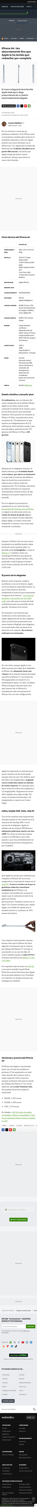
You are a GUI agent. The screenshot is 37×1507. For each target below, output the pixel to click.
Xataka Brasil (6, 1487)
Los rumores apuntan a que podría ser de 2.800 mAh (18, 598)
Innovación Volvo (22, 20)
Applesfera (5, 1434)
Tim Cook (14, 38)
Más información (7, 1505)
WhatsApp (10, 1342)
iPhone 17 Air (30, 1125)
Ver (19, 1220)
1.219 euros (28, 385)
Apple (20, 1125)
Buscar (34, 1409)
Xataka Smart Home (8, 1437)
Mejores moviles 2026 (24, 1310)
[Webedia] (32, 1)
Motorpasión (23, 1455)
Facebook (18, 105)
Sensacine (22, 1441)
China (6, 38)
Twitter (21, 105)
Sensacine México (25, 1487)
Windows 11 (23, 1394)
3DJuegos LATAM (24, 1484)
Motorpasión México (25, 1493)
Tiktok (16, 1346)
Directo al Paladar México (8, 1493)
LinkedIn (12, 1346)
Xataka (4, 1428)
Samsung (22, 1386)
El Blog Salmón (24, 1468)
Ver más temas (8, 1401)
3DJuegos (22, 1428)
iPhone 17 (6, 553)
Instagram (27, 1342)
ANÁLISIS (5, 6)
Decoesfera (6, 1471)
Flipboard (25, 105)
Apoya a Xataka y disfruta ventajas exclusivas (18, 1359)
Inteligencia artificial (9, 1390)
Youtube (22, 1342)
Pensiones (30, 38)
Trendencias (6, 1468)
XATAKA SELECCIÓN (17, 6)
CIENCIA (29, 6)
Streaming (5, 1375)
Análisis (21, 1375)
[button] (16, 123)
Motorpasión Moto (25, 1458)
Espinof (21, 1444)
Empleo (4, 1394)
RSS (3, 1346)
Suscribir (30, 1326)
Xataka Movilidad (25, 1383)
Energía (5, 1383)
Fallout (22, 38)
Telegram (31, 1342)
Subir (29, 1417)
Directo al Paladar (8, 1455)
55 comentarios (9, 106)
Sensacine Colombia (25, 1490)
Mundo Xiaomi (6, 1440)
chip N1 (5, 884)
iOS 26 (31, 966)
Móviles (12, 1125)
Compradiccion (7, 1474)
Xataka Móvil (6, 1431)
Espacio (5, 1379)
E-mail (29, 105)
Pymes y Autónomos (25, 1471)
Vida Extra (22, 1431)
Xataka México (7, 1484)
